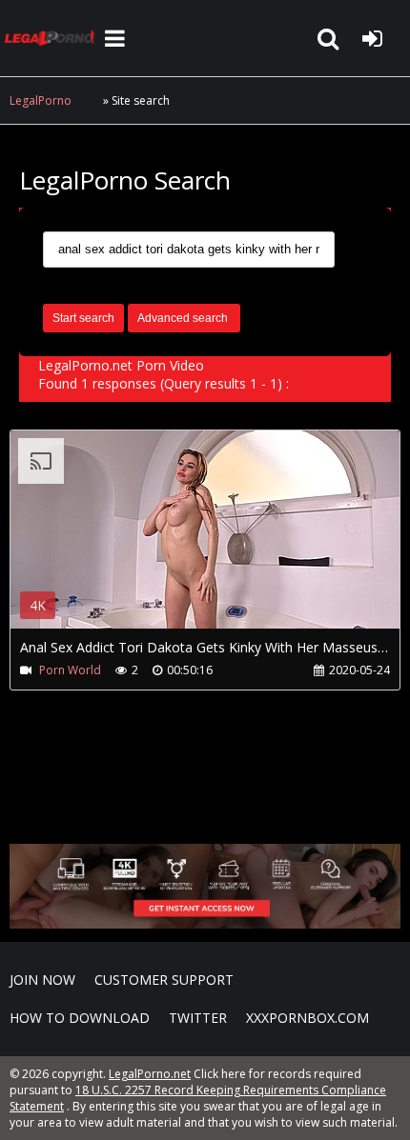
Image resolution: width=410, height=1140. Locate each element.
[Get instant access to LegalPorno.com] (205, 923)
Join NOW (42, 979)
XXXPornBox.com (307, 1018)
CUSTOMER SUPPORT (164, 979)
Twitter (198, 1018)
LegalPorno (41, 100)
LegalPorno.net (52, 38)
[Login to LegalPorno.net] (372, 38)
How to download (80, 1018)
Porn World (70, 670)
